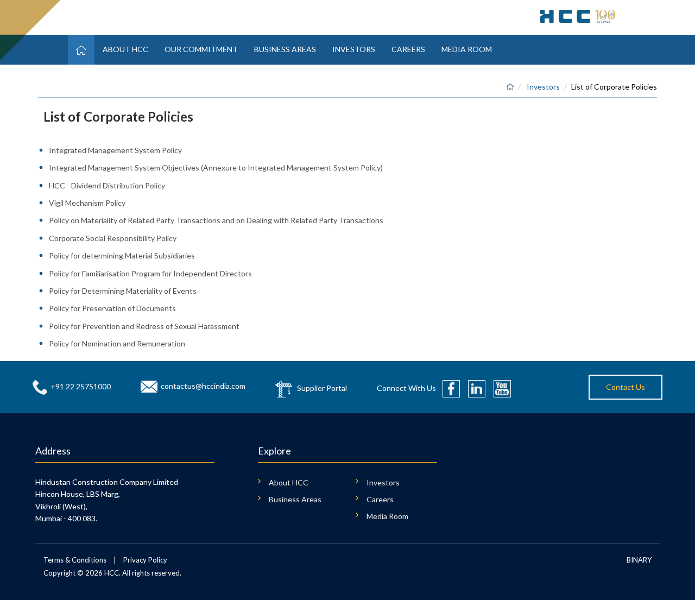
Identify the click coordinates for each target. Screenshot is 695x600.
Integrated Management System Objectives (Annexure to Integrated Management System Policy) (216, 167)
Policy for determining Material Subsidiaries (122, 255)
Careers (408, 49)
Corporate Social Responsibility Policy (112, 238)
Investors (353, 49)
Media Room (466, 49)
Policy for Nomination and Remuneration (117, 343)
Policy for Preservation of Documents (112, 308)
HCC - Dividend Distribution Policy (107, 185)
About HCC (125, 49)
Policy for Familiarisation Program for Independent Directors (150, 273)
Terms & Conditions (74, 559)
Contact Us (625, 386)
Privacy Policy (145, 559)
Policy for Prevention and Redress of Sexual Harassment (144, 326)
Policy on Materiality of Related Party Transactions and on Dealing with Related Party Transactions (216, 220)
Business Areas (285, 49)
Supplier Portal (322, 387)
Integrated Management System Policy (115, 150)
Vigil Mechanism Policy (87, 202)
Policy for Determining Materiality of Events (123, 290)
